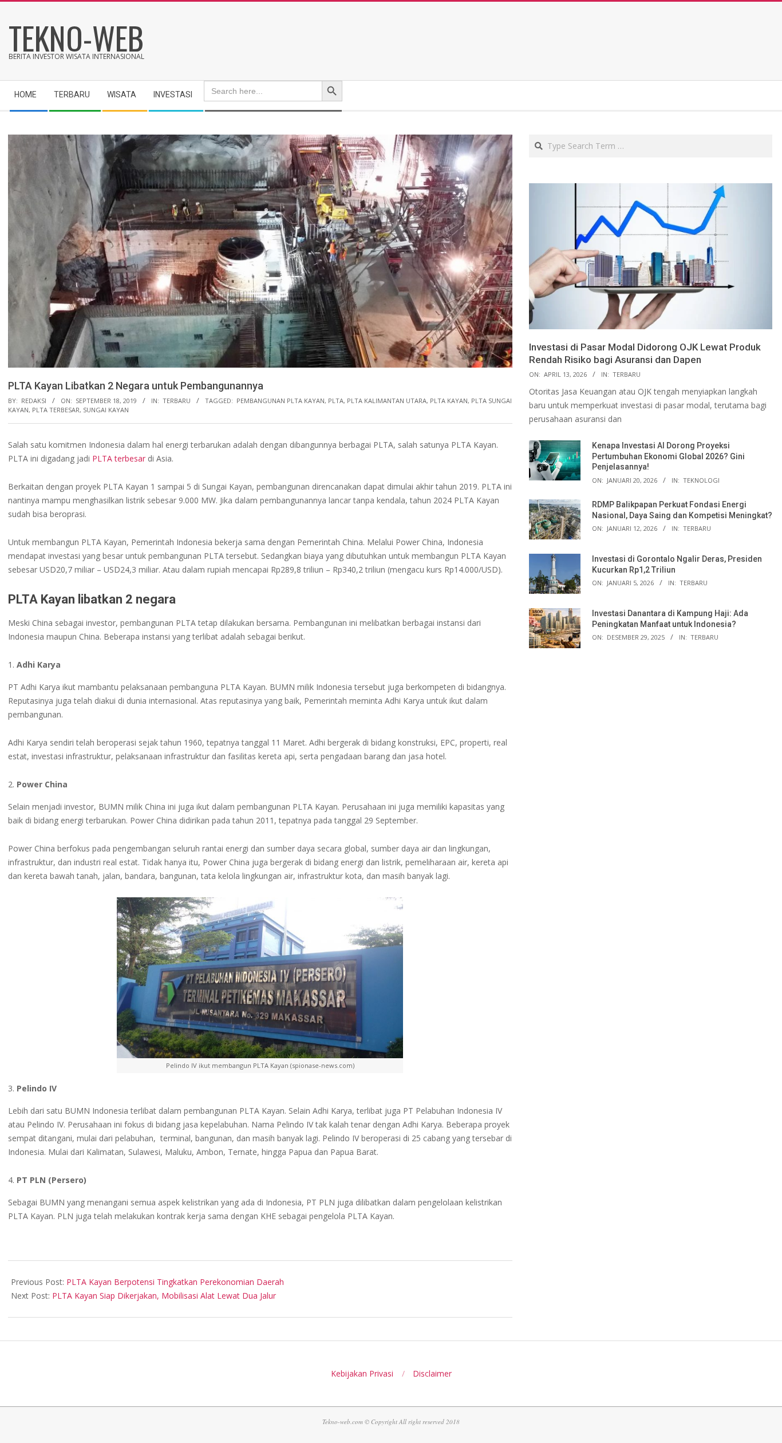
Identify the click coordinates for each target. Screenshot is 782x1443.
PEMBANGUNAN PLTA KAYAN (280, 400)
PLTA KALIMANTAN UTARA (386, 400)
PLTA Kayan (449, 400)
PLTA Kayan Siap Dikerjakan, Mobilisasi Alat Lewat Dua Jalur (164, 1295)
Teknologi (701, 480)
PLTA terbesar (118, 458)
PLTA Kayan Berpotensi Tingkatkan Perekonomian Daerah (175, 1281)
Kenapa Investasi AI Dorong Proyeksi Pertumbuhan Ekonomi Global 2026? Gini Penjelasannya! (668, 456)
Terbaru (177, 400)
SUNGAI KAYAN (106, 409)
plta (335, 400)
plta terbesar (56, 409)
